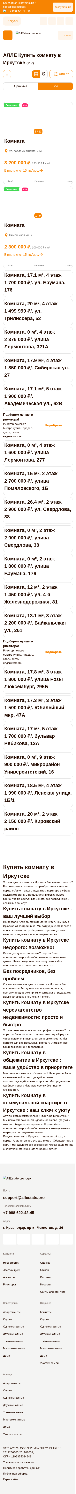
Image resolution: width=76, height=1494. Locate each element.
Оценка (45, 1262)
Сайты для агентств (52, 1291)
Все (55, 86)
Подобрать (53, 425)
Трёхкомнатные (50, 1341)
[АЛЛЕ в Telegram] (66, 1239)
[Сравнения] (52, 21)
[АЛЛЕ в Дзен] (23, 1239)
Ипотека (45, 1277)
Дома (6, 1355)
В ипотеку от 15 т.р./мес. (21, 170)
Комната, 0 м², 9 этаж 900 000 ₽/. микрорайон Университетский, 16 (32, 764)
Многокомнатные (14, 1348)
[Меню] (7, 35)
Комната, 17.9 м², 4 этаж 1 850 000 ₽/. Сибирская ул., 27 (37, 368)
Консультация (63, 7)
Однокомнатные (13, 1326)
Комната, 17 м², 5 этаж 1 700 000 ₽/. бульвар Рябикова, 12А (30, 736)
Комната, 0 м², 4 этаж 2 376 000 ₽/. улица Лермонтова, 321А (29, 339)
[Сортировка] (7, 74)
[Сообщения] (60, 21)
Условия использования (18, 1462)
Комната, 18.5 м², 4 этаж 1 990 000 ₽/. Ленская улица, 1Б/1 (38, 793)
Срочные (20, 86)
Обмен (44, 1269)
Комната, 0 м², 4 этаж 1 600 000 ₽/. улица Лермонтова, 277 (29, 452)
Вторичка (45, 1303)
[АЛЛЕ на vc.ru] (9, 1239)
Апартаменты (11, 1312)
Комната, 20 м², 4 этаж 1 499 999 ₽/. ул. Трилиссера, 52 (30, 311)
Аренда (7, 1374)
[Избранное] (43, 21)
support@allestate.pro (24, 1197)
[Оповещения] (69, 21)
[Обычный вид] (36, 74)
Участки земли (49, 1362)
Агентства (9, 1277)
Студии (7, 1319)
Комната (14, 141)
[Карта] (44, 74)
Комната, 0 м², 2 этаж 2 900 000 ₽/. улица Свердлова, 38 (29, 537)
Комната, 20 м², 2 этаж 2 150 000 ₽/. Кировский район (32, 821)
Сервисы (45, 1253)
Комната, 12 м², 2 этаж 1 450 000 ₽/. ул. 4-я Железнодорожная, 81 (31, 594)
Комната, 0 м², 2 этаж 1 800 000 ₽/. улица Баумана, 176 (29, 566)
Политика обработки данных (21, 1467)
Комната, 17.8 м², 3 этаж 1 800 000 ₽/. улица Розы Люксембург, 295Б (33, 679)
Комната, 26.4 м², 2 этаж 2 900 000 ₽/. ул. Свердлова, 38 (37, 509)
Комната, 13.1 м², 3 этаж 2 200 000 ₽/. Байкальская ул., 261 (35, 623)
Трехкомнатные (13, 1341)
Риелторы (9, 1284)
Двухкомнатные (13, 1333)
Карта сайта (11, 1479)
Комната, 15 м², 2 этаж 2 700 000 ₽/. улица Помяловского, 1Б (30, 481)
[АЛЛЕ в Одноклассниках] (52, 1239)
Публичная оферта (15, 1473)
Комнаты (45, 1312)
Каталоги (8, 1253)
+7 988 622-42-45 (19, 10)
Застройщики (11, 1269)
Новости (45, 1284)
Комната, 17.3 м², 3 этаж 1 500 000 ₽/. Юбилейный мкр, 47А (34, 707)
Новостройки (11, 1262)
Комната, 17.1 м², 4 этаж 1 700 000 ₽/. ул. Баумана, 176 (34, 282)
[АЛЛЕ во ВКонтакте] (38, 1239)
